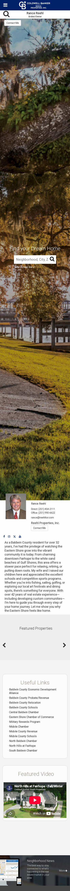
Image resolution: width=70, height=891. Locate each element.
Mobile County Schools (23, 736)
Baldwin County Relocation (25, 702)
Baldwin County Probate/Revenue (29, 697)
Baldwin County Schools (23, 707)
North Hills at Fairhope (22, 745)
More (62, 870)
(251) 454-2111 (46, 509)
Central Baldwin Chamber (24, 712)
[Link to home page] (35, 5)
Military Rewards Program (24, 721)
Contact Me (12, 23)
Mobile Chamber (19, 726)
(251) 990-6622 (46, 512)
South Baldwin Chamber (23, 750)
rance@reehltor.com (42, 517)
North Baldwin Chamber (23, 741)
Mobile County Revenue (23, 731)
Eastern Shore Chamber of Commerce (31, 717)
